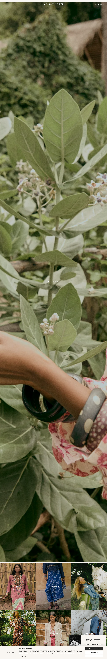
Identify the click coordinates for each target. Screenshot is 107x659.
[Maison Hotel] (53, 4)
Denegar (94, 655)
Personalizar (93, 652)
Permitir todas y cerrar (94, 648)
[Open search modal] (98, 4)
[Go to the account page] (95, 4)
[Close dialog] (104, 636)
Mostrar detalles (22, 656)
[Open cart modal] (101, 4)
